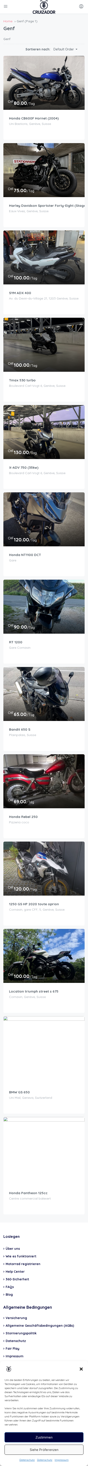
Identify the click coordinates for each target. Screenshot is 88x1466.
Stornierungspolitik (21, 1333)
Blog (9, 1295)
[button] (81, 1369)
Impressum (62, 1459)
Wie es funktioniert (21, 1256)
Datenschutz (27, 1459)
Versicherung (16, 1318)
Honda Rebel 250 (23, 817)
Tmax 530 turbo (22, 380)
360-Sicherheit (17, 1279)
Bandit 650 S (19, 729)
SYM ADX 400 (20, 293)
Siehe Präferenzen (44, 1450)
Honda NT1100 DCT (25, 555)
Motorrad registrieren (23, 1264)
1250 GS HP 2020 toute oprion (34, 904)
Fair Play (12, 1349)
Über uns (13, 1249)
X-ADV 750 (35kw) (23, 467)
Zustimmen (44, 1437)
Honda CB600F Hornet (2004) (34, 118)
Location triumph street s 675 (33, 991)
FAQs (10, 1287)
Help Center (15, 1272)
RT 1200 (15, 642)
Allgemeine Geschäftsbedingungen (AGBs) (40, 1326)
